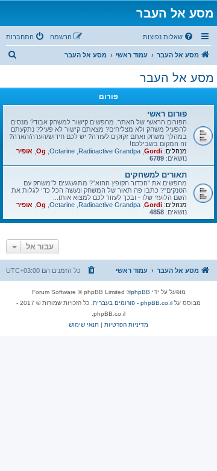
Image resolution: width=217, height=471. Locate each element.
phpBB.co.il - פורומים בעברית (132, 303)
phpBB (140, 292)
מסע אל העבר (177, 78)
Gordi (153, 151)
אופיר (24, 151)
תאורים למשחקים (156, 174)
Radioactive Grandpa (109, 151)
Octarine (62, 151)
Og (41, 151)
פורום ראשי (167, 113)
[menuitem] (169, 37)
